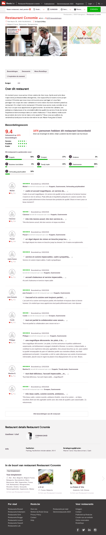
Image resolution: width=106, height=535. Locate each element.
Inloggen (79, 509)
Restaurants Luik (14, 526)
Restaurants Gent (14, 515)
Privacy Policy (36, 515)
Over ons (34, 509)
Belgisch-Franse (12, 24)
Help (32, 520)
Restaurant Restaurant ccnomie (29, 4)
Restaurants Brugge (15, 517)
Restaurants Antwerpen (16, 512)
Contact (33, 517)
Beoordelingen (12, 71)
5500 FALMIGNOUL (24, 21)
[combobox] (91, 3)
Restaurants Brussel (15, 509)
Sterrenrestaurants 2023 (62, 512)
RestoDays (80, 523)
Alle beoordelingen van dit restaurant (46, 414)
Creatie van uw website (84, 517)
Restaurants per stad (60, 509)
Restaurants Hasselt (15, 523)
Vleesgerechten (33, 24)
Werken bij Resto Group (39, 512)
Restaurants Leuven (15, 520)
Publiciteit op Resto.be (84, 515)
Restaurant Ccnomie (21, 18)
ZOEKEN (94, 9)
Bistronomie (23, 24)
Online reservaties (82, 520)
